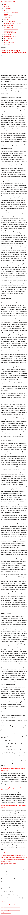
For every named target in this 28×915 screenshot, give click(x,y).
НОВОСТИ (6, 4)
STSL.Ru (3, 852)
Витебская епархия (6, 913)
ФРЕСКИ (6, 14)
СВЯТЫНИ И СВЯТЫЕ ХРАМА (12, 12)
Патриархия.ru (4, 901)
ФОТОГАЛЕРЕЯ (8, 38)
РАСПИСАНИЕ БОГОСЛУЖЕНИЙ (12, 23)
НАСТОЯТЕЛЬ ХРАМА (10, 21)
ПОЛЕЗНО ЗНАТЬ (8, 25)
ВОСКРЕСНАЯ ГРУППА (10, 36)
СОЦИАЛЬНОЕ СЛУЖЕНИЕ (11, 29)
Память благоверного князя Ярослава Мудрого (13, 51)
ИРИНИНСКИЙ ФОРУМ (10, 32)
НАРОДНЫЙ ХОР (8, 31)
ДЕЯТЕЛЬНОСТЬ (8, 27)
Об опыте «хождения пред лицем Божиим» (12, 855)
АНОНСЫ (6, 6)
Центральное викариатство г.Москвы (10, 907)
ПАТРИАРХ (7, 17)
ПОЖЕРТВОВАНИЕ (9, 42)
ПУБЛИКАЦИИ (7, 8)
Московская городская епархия (9, 904)
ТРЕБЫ (6, 40)
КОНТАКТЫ (7, 44)
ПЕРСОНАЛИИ (8, 15)
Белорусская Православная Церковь (10, 910)
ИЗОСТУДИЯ (7, 34)
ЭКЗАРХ (6, 19)
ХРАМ (5, 10)
